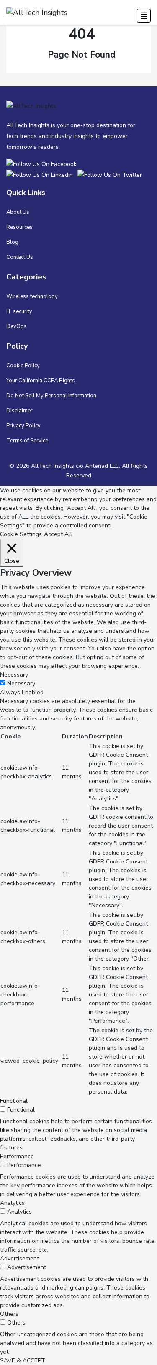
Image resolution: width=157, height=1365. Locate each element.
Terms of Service (27, 440)
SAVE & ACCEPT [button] (22, 1361)
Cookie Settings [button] (21, 534)
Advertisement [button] (19, 1258)
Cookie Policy (23, 365)
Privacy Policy (23, 425)
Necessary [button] (14, 675)
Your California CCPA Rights (40, 380)
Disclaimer (19, 410)
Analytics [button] (12, 1203)
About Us (17, 212)
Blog (12, 242)
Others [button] (9, 1314)
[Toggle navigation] (144, 16)
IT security (19, 311)
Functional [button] (14, 1101)
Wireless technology (32, 296)
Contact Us (19, 257)
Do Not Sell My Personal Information (51, 395)
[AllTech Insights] (43, 164)
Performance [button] (17, 1156)
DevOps (16, 326)
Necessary (21, 684)
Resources (19, 227)
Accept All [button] (58, 534)
